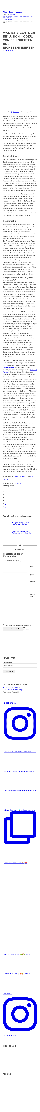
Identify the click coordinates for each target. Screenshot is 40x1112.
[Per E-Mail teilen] (5, 507)
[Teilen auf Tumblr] (5, 500)
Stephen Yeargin (15, 112)
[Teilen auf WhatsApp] (5, 494)
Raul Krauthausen (8, 367)
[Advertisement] (20, 1089)
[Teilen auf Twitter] (5, 491)
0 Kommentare (20, 477)
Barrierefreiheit (8, 51)
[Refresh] (19, 589)
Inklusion (17, 483)
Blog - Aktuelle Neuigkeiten (14, 12)
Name (32, 566)
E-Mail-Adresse (32, 575)
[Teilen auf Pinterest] (5, 497)
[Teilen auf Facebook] (5, 488)
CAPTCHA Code (33, 595)
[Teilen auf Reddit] (5, 504)
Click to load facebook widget (13, 690)
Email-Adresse (8, 662)
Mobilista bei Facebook (10, 687)
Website (32, 581)
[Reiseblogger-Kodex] (19, 1064)
